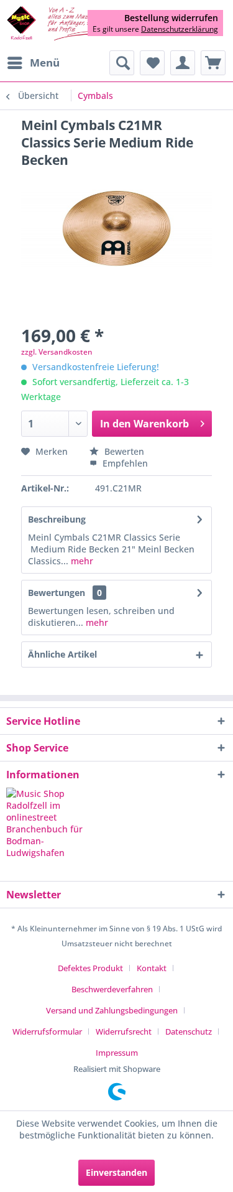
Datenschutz (188, 1031)
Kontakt (152, 968)
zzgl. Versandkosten (57, 352)
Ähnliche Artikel (62, 654)
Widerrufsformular (47, 1031)
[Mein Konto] (182, 62)
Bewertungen (56, 592)
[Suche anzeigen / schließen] (121, 62)
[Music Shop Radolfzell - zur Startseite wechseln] (61, 24)
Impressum (117, 1052)
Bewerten (123, 451)
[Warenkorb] (213, 62)
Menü (45, 62)
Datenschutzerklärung (179, 29)
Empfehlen (124, 463)
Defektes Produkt (90, 968)
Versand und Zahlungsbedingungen (112, 1010)
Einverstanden (116, 1172)
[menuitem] (33, 62)
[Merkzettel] (152, 62)
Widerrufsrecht (124, 1031)
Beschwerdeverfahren (112, 989)
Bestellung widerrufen (171, 18)
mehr (80, 561)
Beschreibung (57, 519)
